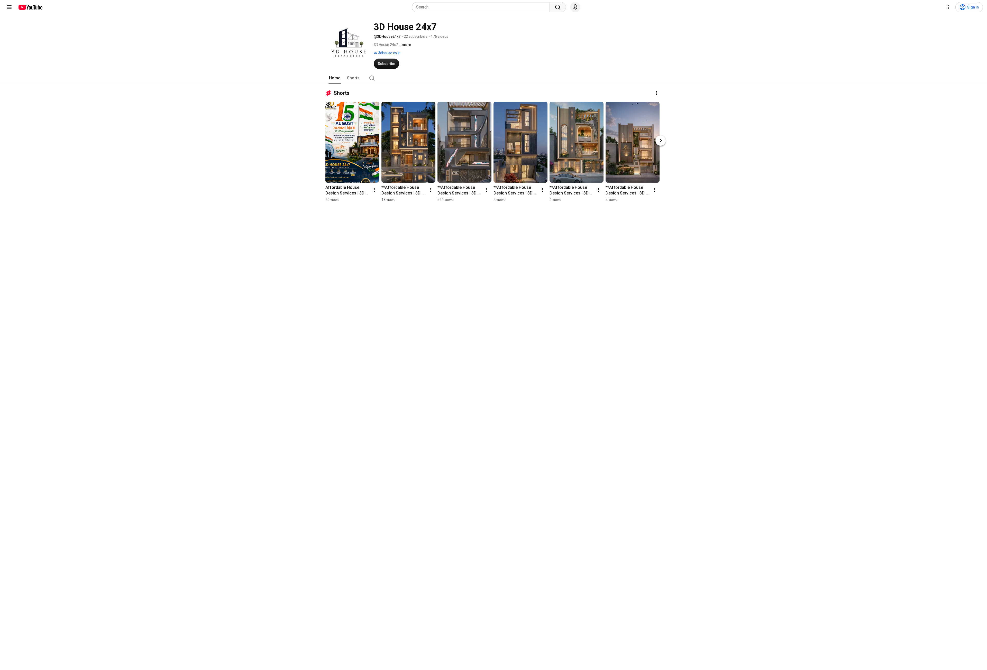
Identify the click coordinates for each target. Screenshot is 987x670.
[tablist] (493, 78)
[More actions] (656, 93)
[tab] (334, 78)
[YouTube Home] (30, 7)
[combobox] (482, 7)
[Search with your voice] (575, 7)
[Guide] (9, 7)
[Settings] (948, 7)
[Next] (660, 140)
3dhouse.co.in (388, 53)
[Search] (558, 7)
